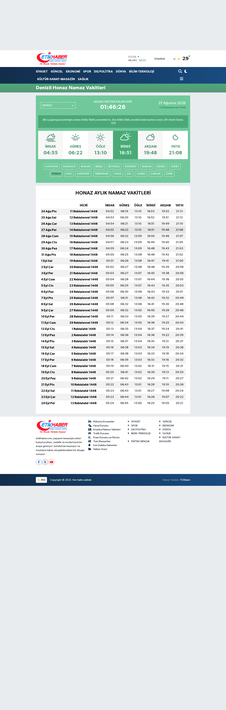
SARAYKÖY (83, 173)
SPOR (87, 71)
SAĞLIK (83, 79)
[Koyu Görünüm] (185, 71)
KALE (69, 173)
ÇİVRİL (169, 173)
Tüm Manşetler (102, 441)
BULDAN (146, 166)
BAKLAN (85, 166)
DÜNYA (121, 71)
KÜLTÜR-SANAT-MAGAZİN (56, 79)
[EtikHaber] (52, 58)
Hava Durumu (100, 425)
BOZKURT (130, 166)
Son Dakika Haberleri (105, 445)
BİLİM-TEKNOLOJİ (141, 71)
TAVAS (117, 173)
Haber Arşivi (100, 449)
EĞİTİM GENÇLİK (140, 441)
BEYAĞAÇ (114, 166)
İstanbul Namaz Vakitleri (107, 429)
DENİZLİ (161, 166)
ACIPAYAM (52, 166)
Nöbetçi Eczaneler (103, 421)
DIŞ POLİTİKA (103, 71)
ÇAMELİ (141, 173)
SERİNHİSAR (101, 173)
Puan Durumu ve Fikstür (106, 437)
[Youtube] (51, 462)
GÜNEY (175, 166)
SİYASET (42, 71)
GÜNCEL (57, 71)
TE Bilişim (185, 480)
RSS (43, 480)
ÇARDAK (155, 173)
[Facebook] (39, 462)
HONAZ (56, 173)
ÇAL (129, 173)
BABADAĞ (69, 166)
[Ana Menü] (180, 79)
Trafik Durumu (101, 433)
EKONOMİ (73, 71)
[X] (45, 462)
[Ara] (180, 71)
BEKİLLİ (99, 166)
